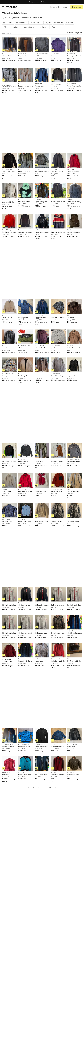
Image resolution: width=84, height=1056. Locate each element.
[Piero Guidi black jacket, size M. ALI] (9, 336)
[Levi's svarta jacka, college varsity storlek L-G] (42, 763)
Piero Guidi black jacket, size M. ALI (8, 348)
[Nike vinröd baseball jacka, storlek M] (58, 763)
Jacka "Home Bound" (58, 202)
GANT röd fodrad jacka (73, 172)
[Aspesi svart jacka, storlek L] (42, 190)
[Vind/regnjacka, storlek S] (25, 306)
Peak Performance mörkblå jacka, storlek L (42, 56)
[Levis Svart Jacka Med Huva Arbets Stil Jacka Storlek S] (25, 450)
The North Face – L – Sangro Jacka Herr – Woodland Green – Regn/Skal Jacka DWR (25, 348)
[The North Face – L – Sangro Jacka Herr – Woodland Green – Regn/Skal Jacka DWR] (25, 336)
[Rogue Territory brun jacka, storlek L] (42, 364)
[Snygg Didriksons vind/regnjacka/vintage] (42, 306)
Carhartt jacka (39, 86)
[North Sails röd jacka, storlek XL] (58, 650)
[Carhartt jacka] (42, 75)
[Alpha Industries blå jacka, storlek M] (74, 450)
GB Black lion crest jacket (24, 605)
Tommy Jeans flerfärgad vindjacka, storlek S (9, 376)
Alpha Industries (74, 459)
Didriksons (40, 315)
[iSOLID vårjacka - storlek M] (58, 75)
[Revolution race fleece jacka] (58, 480)
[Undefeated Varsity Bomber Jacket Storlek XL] (58, 306)
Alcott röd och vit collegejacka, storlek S (42, 492)
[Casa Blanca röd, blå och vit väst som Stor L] (58, 221)
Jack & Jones (9, 169)
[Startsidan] (11, 7)
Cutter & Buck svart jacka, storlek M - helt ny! (25, 232)
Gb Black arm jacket (9, 605)
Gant (56, 169)
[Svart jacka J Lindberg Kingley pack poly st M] (74, 735)
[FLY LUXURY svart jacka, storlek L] (9, 75)
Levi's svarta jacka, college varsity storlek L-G (41, 775)
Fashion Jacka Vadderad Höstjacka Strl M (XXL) (9, 318)
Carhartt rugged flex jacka (74, 348)
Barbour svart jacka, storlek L (74, 202)
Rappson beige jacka (25, 86)
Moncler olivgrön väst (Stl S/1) (73, 232)
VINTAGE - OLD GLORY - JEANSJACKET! (7, 522)
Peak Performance (42, 53)
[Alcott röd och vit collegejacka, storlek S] (42, 480)
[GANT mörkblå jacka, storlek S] (74, 650)
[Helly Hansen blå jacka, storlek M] (25, 735)
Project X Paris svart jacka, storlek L (74, 376)
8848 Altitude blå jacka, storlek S (8, 747)
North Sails (57, 659)
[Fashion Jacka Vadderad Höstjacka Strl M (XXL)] (9, 306)
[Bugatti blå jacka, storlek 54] (25, 44)
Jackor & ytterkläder (12, 18)
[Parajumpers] (42, 650)
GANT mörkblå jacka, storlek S (74, 661)
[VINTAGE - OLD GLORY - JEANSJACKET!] (9, 510)
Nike (22, 199)
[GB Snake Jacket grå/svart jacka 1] (74, 510)
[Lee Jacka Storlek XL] (42, 160)
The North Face (25, 345)
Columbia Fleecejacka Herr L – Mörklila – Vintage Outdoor (58, 56)
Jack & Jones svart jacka (8, 172)
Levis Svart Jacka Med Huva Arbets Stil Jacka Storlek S (25, 461)
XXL (52, 169)
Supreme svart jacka (42, 232)
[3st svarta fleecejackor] (74, 306)
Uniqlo (6, 489)
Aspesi (39, 199)
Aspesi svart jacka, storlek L (41, 202)
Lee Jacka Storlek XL (42, 171)
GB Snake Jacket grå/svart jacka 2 (57, 522)
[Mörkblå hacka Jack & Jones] (74, 622)
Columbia (56, 53)
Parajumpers (41, 659)
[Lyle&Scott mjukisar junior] (58, 336)
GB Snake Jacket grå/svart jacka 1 (73, 522)
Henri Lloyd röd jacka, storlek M (25, 492)
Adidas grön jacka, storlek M (73, 775)
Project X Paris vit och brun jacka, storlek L (57, 461)
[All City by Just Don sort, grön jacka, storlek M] (9, 450)
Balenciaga (41, 345)
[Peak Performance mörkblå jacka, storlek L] (42, 44)
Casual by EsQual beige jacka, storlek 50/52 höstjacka (74, 492)
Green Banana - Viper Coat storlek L (58, 633)
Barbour (71, 199)
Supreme (40, 230)
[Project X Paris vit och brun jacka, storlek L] (58, 450)
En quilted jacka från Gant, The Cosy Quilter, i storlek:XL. (58, 747)
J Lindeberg (73, 744)
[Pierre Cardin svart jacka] (74, 75)
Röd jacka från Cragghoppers (7, 660)
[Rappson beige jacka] (25, 75)
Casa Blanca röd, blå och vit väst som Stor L (58, 232)
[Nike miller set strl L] (25, 190)
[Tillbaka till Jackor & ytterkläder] (3, 17)
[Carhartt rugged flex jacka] (74, 336)
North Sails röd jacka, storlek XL (58, 661)
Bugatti (23, 53)
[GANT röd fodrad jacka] (74, 160)
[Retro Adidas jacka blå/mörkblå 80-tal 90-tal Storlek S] (25, 510)
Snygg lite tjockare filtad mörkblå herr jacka (24, 661)
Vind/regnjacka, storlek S (23, 318)
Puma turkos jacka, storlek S (24, 775)
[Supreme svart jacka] (42, 221)
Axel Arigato (73, 53)
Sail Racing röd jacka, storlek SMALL (9, 232)
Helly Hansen (25, 744)
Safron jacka (39, 461)
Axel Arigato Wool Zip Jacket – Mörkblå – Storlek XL (74, 56)
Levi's (23, 459)
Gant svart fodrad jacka (57, 172)
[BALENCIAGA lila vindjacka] (42, 336)
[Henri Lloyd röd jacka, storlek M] (25, 480)
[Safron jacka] (42, 450)
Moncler (71, 230)
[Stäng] (82, 2)
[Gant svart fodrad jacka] (58, 160)
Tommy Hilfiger (9, 373)
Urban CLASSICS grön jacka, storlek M (25, 172)
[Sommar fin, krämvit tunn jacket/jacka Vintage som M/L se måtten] (9, 190)
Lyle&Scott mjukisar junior (57, 348)
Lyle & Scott (56, 345)
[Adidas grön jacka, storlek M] (74, 763)
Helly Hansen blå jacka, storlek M (24, 747)
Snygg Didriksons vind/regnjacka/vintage (42, 318)
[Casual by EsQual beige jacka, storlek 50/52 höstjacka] (74, 480)
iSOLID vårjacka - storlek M (56, 85)
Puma (22, 772)
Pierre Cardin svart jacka (73, 86)
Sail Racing (8, 230)
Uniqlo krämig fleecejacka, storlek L (9, 492)
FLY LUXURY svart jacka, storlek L (8, 86)
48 (35, 459)
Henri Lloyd (24, 489)
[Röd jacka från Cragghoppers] (9, 650)
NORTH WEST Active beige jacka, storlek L (42, 522)
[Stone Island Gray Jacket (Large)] (58, 364)
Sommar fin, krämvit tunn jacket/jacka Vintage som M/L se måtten (9, 201)
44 (3, 772)
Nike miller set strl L (25, 202)
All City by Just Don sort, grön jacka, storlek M (9, 461)
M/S (68, 315)
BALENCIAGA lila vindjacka (40, 348)
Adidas (23, 519)
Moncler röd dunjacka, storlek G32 (9, 775)
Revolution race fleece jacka (56, 492)
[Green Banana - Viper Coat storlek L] (58, 622)
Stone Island (57, 373)
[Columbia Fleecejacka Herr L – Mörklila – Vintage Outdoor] (58, 44)
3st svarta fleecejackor (71, 318)
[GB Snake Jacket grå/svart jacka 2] (58, 510)
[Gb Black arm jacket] (9, 594)
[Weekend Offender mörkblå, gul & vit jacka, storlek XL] (9, 44)
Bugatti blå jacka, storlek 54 (24, 56)
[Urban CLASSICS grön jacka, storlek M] (25, 160)
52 (19, 83)
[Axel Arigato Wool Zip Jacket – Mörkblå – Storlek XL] (74, 44)
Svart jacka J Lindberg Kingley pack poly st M (73, 747)
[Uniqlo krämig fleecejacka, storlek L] (9, 480)
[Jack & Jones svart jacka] (9, 160)
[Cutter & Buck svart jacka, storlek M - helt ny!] (25, 221)
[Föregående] (29, 787)
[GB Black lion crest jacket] (25, 594)
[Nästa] (54, 787)
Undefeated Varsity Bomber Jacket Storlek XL (57, 318)
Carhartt (39, 83)
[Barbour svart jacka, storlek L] (74, 190)
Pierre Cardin (74, 83)
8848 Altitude (9, 744)
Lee (39, 169)
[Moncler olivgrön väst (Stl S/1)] (74, 221)
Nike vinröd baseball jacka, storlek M (58, 775)
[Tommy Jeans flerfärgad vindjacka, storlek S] (9, 364)
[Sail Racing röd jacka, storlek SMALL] (9, 221)
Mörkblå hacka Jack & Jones (74, 633)
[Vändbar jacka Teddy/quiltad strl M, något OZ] (25, 364)
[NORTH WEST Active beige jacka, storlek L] (42, 510)
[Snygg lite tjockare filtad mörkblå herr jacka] (25, 650)
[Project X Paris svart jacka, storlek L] (74, 364)
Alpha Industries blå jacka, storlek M (73, 461)
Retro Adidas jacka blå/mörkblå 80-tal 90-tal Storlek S (24, 522)
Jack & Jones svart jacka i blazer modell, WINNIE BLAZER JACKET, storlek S (42, 747)
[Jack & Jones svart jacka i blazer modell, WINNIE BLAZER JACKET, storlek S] (42, 735)
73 (50, 787)
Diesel (8, 519)
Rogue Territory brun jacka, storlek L (42, 376)
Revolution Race (58, 489)
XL (3, 53)
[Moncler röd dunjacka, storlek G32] (9, 763)
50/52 (68, 489)
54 (19, 53)
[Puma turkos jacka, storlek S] (25, 763)
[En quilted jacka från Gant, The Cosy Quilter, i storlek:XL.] (58, 735)
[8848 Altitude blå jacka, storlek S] (9, 735)
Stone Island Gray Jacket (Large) (57, 376)
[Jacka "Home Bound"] (58, 190)
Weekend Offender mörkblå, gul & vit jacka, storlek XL (8, 56)
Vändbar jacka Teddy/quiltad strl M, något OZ (25, 376)
